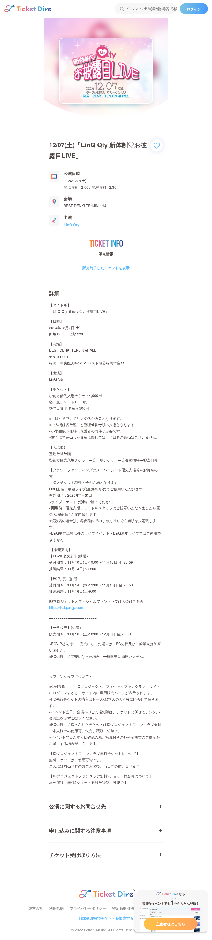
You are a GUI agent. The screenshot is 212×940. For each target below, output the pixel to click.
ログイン (194, 8)
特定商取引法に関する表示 (134, 908)
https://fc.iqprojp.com (66, 607)
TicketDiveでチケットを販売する (106, 918)
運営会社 (35, 908)
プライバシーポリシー (88, 908)
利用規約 (56, 908)
